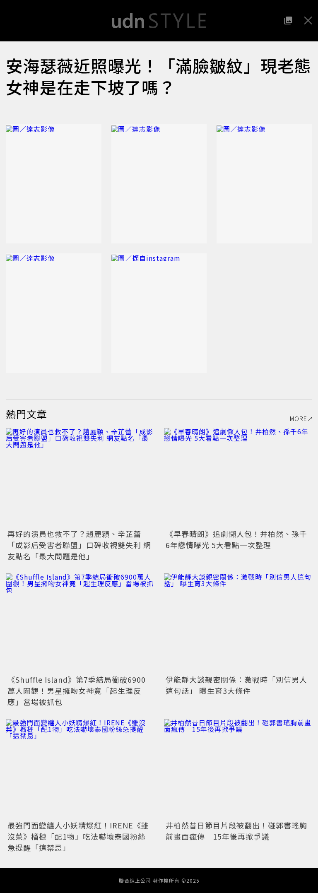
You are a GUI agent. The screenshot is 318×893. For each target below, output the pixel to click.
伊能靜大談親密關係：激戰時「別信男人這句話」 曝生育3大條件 (236, 685)
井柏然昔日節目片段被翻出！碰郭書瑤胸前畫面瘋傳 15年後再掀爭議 (236, 831)
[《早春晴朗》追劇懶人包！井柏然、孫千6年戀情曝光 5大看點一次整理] (238, 477)
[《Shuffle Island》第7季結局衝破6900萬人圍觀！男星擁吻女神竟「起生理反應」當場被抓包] (80, 622)
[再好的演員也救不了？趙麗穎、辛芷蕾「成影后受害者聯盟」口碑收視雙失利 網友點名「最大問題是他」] (80, 477)
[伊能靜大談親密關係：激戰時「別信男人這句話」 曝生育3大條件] (238, 622)
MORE (298, 418)
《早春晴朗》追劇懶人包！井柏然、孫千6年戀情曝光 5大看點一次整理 (236, 539)
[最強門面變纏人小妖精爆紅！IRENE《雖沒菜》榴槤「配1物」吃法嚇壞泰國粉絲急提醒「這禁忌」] (80, 768)
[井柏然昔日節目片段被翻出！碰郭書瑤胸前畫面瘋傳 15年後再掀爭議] (238, 768)
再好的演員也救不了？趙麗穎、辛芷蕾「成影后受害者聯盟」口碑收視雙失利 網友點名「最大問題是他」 (79, 544)
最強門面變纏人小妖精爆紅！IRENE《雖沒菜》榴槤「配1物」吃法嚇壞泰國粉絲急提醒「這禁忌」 (78, 836)
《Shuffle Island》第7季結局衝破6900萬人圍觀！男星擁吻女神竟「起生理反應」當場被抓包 (76, 690)
